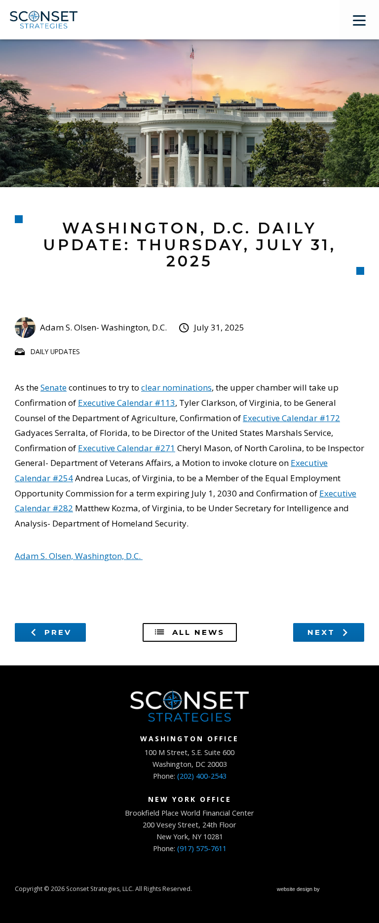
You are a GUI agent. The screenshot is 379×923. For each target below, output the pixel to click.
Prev (56, 632)
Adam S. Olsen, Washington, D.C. (79, 555)
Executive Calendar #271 (126, 448)
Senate (53, 387)
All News (197, 632)
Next (323, 632)
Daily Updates (55, 351)
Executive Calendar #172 (291, 418)
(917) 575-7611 (202, 848)
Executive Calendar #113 (126, 402)
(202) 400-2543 (202, 776)
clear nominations (176, 387)
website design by (299, 890)
